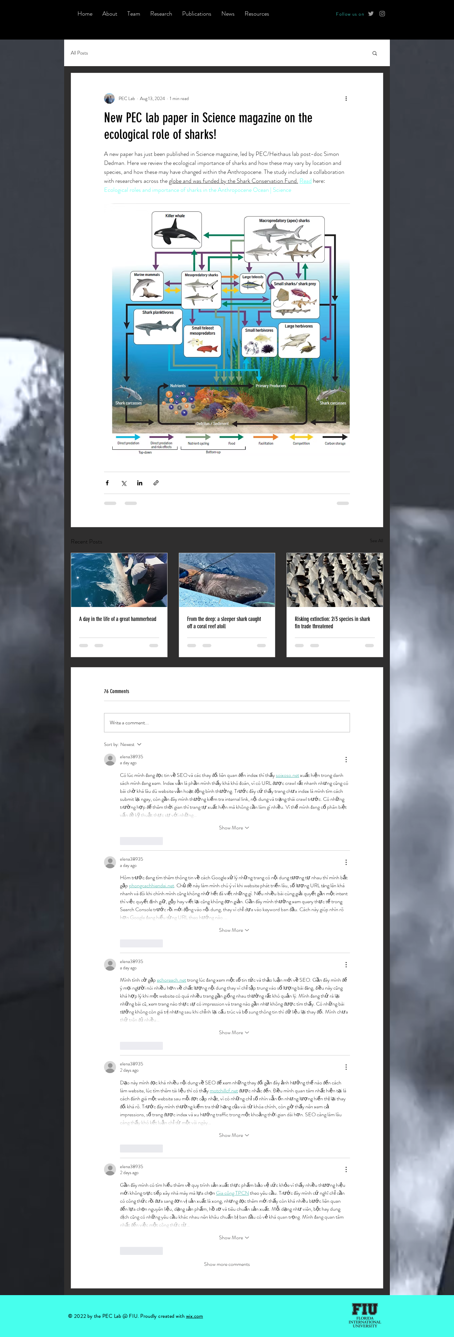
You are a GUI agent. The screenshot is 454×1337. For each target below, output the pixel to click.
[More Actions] (346, 760)
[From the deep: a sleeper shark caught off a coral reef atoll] (227, 580)
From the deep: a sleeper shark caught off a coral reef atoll (224, 622)
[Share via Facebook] (107, 483)
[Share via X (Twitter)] (123, 483)
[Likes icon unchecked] (124, 841)
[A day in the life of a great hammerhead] (119, 580)
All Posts (79, 53)
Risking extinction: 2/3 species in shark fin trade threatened (332, 622)
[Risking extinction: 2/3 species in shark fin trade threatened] (335, 580)
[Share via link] (156, 483)
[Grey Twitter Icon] (371, 13)
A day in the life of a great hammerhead (117, 619)
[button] (375, 53)
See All (376, 540)
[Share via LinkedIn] (140, 483)
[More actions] (346, 98)
